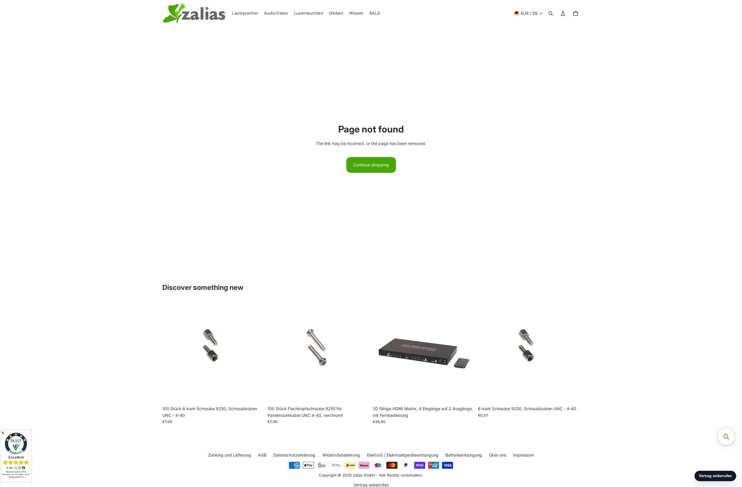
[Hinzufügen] (255, 394)
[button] (726, 436)
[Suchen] (550, 13)
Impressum (523, 455)
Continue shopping (371, 164)
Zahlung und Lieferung (229, 455)
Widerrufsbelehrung (341, 455)
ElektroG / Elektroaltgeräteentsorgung (403, 455)
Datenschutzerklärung (294, 455)
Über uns (497, 455)
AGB (262, 455)
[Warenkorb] (575, 13)
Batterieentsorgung (463, 455)
